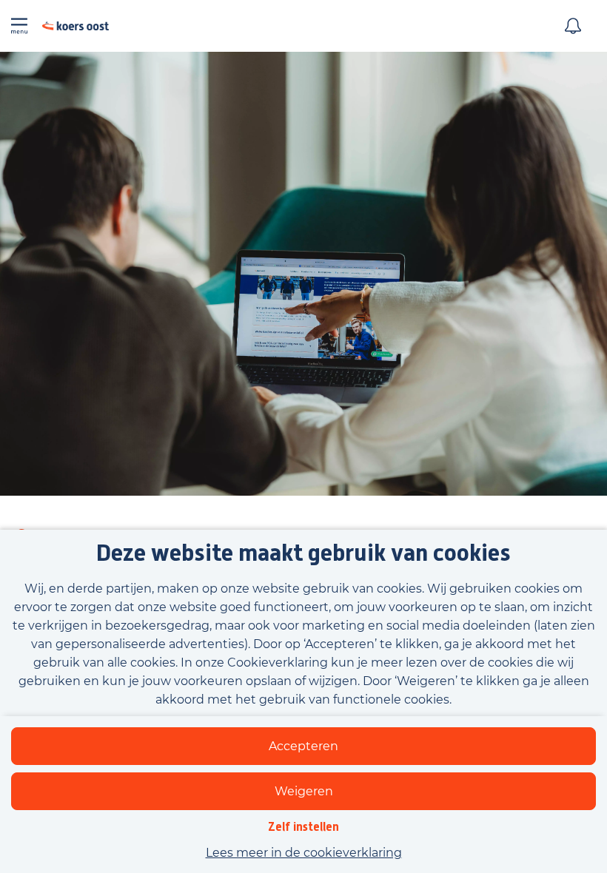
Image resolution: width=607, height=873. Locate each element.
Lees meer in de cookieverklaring (304, 853)
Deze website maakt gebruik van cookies (303, 554)
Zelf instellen (303, 827)
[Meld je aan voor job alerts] (573, 26)
